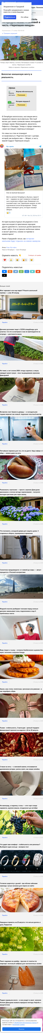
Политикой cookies (18, 1024)
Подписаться (9, 17)
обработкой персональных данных (25, 1022)
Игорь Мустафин (11, 247)
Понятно (21, 1029)
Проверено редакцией (10, 33)
